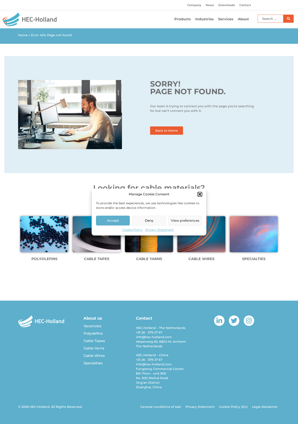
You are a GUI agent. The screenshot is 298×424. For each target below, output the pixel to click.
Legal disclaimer (265, 407)
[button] (200, 194)
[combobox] (270, 19)
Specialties (93, 363)
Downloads (226, 5)
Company (194, 5)
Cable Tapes (94, 341)
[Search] (288, 19)
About (243, 19)
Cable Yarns (94, 348)
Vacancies (92, 326)
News (210, 5)
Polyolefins (93, 333)
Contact (245, 5)
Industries (204, 19)
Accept (113, 220)
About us (93, 318)
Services (225, 19)
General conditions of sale (160, 407)
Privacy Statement (159, 230)
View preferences (185, 220)
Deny (149, 220)
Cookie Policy (132, 230)
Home (23, 35)
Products (182, 19)
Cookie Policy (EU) (233, 407)
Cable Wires (94, 356)
